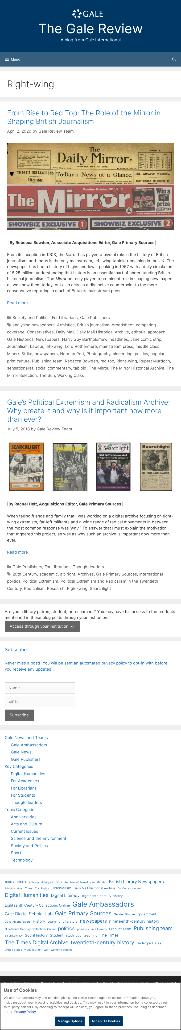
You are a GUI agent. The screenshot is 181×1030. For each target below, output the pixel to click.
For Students (23, 795)
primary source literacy (92, 929)
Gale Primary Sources (116, 574)
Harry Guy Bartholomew (84, 339)
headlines (119, 339)
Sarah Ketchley (14, 935)
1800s (9, 882)
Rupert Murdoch (154, 361)
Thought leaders (88, 566)
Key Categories (19, 766)
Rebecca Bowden (81, 361)
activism (34, 882)
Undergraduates (149, 943)
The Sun (47, 375)
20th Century (24, 574)
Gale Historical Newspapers (33, 339)
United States (13, 949)
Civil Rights (42, 888)
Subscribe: (16, 649)
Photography (98, 353)
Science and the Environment (38, 838)
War (46, 949)
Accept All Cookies (106, 1021)
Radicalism (34, 588)
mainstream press (116, 346)
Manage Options (70, 1021)
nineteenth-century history (134, 921)
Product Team (120, 929)
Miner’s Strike (19, 353)
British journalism (93, 325)
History (39, 921)
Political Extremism (40, 581)
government (147, 914)
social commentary (53, 368)
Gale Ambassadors (29, 745)
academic (48, 574)
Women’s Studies (61, 949)
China (29, 888)
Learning (54, 921)
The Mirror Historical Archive (137, 368)
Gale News (21, 752)
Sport (16, 852)
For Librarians (65, 317)
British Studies (13, 888)
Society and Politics (30, 317)
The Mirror (98, 368)
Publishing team (47, 361)
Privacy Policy (25, 1011)
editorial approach (148, 332)
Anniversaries (24, 817)
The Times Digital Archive (36, 942)
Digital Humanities (28, 773)
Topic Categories (21, 809)
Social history (36, 935)
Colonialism (61, 888)
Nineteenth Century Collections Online (30, 929)
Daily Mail (65, 332)
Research (56, 588)
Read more (17, 302)
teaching (90, 935)
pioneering (122, 353)
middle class (147, 346)
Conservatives (40, 332)
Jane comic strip (145, 339)
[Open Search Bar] (174, 59)
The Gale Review (90, 29)
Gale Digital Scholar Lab (29, 913)
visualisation (32, 949)
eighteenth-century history (102, 896)
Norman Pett (72, 353)
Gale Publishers (95, 317)
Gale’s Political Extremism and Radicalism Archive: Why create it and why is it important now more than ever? (88, 410)
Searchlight (100, 588)
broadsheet (123, 325)
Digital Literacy (65, 895)
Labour (36, 346)
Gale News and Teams (26, 737)
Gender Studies (125, 914)
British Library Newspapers (136, 881)
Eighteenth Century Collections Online (37, 905)
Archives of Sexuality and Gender (85, 882)
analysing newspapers (33, 325)
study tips (73, 935)
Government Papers (17, 921)
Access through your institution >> (42, 626)
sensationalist (20, 368)
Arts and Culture (26, 824)
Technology (22, 860)
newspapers (46, 353)
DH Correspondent (130, 888)
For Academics (25, 780)
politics (141, 353)
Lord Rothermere (81, 346)
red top (107, 361)
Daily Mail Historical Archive (103, 332)
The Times (109, 935)
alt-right (67, 574)
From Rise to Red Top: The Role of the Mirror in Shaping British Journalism (83, 117)
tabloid (79, 368)
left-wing (53, 346)
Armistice (66, 325)
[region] (90, 1006)
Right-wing (126, 361)
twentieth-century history (102, 942)
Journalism (17, 346)
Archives (86, 574)
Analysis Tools (51, 882)
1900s (21, 882)
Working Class (70, 375)
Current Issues (24, 831)
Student (57, 935)
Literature (70, 921)
